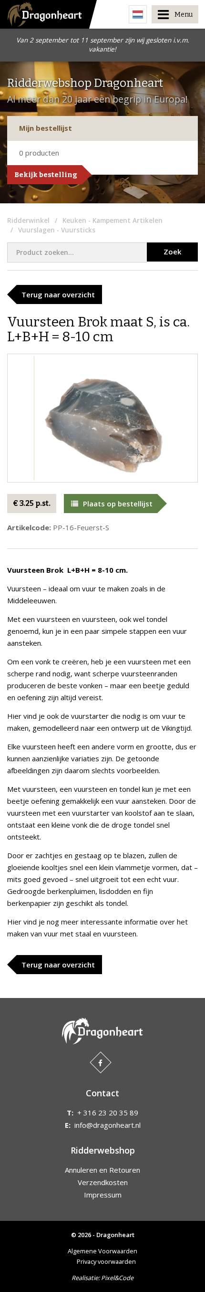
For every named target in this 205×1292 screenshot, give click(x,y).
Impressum (103, 1194)
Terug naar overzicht (58, 294)
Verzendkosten (103, 1182)
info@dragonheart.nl (107, 1125)
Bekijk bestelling (45, 174)
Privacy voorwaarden (106, 1261)
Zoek (172, 251)
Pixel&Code (117, 1277)
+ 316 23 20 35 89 (107, 1112)
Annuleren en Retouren (102, 1170)
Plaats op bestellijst (118, 503)
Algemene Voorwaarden (102, 1251)
